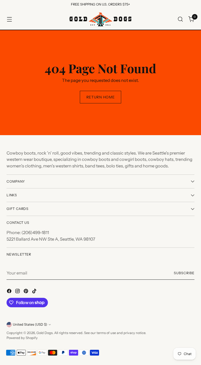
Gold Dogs (44, 333)
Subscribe (184, 273)
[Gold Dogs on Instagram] (18, 291)
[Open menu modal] (9, 19)
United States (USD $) (30, 324)
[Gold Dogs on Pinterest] (26, 291)
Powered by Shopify (22, 338)
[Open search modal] (180, 19)
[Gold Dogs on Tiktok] (35, 291)
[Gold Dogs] (100, 19)
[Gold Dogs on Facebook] (10, 291)
